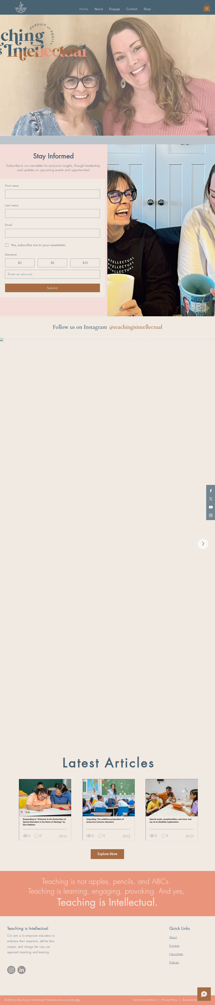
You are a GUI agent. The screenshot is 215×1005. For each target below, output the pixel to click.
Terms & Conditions (144, 999)
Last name (11, 205)
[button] (98, 9)
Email (8, 225)
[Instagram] (210, 515)
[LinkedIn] (21, 970)
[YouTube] (210, 507)
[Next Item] (203, 544)
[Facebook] (210, 490)
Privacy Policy (169, 999)
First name (12, 185)
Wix (77, 999)
